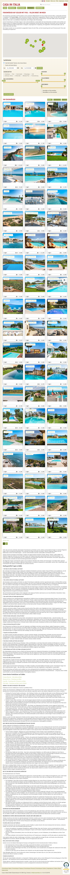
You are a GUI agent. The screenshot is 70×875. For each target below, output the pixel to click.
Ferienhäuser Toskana (17, 868)
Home (66, 1)
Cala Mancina (52, 169)
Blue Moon (51, 147)
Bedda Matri (30, 147)
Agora (50, 103)
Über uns (53, 1)
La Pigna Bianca (31, 410)
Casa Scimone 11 (53, 235)
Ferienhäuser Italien (7, 868)
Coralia (6, 300)
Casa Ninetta (8, 235)
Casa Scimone (30, 235)
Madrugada (30, 432)
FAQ (57, 1)
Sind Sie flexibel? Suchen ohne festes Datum (15, 63)
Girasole (29, 388)
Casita (50, 256)
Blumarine (7, 169)
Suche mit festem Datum (11, 65)
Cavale (6, 278)
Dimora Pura (52, 322)
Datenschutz (5, 870)
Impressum (61, 1)
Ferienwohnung (35, 75)
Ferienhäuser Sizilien (41, 868)
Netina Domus (30, 497)
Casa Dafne (7, 213)
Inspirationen (50, 868)
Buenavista (29, 169)
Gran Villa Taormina (54, 388)
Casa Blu (29, 191)
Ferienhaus (7, 74)
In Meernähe (18, 75)
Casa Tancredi (30, 256)
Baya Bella (7, 147)
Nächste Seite (6, 540)
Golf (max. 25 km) (9, 75)
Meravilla (29, 475)
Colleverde (30, 278)
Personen (56, 99)
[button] (42, 45)
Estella (6, 344)
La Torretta (8, 432)
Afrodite (7, 103)
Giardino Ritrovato (54, 366)
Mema (6, 475)
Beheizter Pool (26, 75)
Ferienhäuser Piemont (29, 868)
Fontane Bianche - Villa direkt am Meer (12, 677)
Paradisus (29, 519)
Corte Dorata (52, 300)
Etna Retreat (30, 344)
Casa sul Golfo (9, 256)
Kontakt (48, 1)
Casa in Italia (11, 4)
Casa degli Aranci (31, 213)
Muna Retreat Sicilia (54, 475)
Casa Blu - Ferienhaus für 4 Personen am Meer (14, 681)
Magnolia (51, 432)
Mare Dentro (8, 453)
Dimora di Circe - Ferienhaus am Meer (12, 679)
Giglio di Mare (8, 388)
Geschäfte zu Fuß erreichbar (49, 90)
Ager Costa (29, 103)
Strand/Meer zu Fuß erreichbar (50, 92)
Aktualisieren (8, 94)
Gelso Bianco (8, 366)
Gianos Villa (30, 366)
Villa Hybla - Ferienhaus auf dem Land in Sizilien (15, 683)
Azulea (50, 125)
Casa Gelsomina (53, 213)
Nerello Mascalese (10, 497)
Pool (13, 74)
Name (49, 99)
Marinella (29, 453)
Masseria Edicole (53, 453)
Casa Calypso (52, 191)
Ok (65, 4)
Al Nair (6, 125)
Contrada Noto (53, 278)
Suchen (39, 68)
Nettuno (51, 497)
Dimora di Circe (31, 322)
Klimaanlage (27, 74)
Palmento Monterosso (11, 519)
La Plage (51, 410)
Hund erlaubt (19, 74)
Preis (63, 99)
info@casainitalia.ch (36, 872)
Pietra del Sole (53, 519)
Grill (33, 74)
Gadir (50, 344)
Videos (55, 868)
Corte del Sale (31, 300)
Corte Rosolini (9, 322)
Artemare (29, 125)
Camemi (6, 191)
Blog (59, 868)
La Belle (6, 410)
